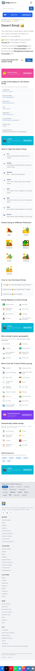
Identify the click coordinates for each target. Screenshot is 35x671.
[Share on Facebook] (2, 668)
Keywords (5, 606)
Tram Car (6, 396)
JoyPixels (4, 594)
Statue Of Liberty (9, 392)
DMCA (4, 641)
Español (12, 487)
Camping (23, 314)
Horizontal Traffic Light (25, 372)
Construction (24, 377)
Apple (3, 578)
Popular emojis (6, 614)
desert (4, 458)
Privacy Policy (6, 635)
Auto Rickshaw (25, 396)
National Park (8, 304)
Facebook (5, 583)
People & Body (6, 520)
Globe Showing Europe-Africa (8, 405)
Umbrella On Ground (7, 445)
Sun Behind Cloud (7, 382)
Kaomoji (4, 620)
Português (22, 489)
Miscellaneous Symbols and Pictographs (15, 131)
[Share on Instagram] (24, 668)
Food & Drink (6, 539)
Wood (22, 382)
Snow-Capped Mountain (25, 318)
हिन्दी (10, 495)
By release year (6, 609)
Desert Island (8, 314)
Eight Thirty (7, 377)
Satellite (6, 368)
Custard (6, 440)
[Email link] (33, 668)
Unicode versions (7, 612)
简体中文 (12, 492)
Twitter (4, 588)
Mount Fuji (23, 309)
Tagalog (24, 495)
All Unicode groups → (8, 541)
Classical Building (9, 372)
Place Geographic (6, 21)
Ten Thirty (23, 387)
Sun (22, 435)
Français (26, 487)
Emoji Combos (6, 604)
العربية (5, 495)
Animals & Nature (7, 536)
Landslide (6, 344)
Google (4, 580)
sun (4, 461)
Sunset (22, 440)
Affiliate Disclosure (7, 638)
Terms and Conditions (8, 633)
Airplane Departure (7, 387)
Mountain (23, 304)
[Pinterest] (10, 512)
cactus (11, 458)
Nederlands (13, 489)
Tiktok (3, 596)
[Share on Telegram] (19, 668)
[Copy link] (28, 668)
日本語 (20, 492)
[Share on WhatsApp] (15, 668)
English (5, 487)
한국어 (26, 492)
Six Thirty (6, 401)
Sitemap (4, 657)
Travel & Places (17, 19)
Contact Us (5, 643)
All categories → (6, 570)
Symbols (4, 528)
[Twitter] (7, 512)
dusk (9, 461)
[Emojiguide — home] (9, 2)
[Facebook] (3, 512)
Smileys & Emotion (7, 533)
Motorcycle (24, 401)
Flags (3, 523)
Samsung (4, 591)
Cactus (22, 431)
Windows (4, 586)
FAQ (3, 622)
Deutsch (19, 487)
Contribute (5, 630)
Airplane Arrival (25, 368)
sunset (26, 458)
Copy (29, 60)
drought (18, 458)
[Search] (31, 8)
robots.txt (10, 657)
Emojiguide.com (5, 19)
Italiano (5, 489)
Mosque (23, 392)
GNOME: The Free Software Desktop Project (15, 646)
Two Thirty (23, 405)
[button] (17, 90)
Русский (5, 492)
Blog (3, 617)
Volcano (6, 318)
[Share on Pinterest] (11, 668)
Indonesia (17, 495)
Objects (4, 525)
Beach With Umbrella (7, 309)
